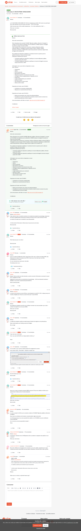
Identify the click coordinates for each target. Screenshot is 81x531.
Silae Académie (44, 2)
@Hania (11, 274)
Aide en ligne (37, 2)
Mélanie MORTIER (13, 432)
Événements (31, 2)
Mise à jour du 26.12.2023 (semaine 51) (37, 100)
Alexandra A (12, 409)
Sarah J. (11, 212)
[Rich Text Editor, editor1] (28, 495)
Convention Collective (34, 6)
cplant (11, 456)
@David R (15, 291)
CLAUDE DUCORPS (14, 446)
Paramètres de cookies (40, 513)
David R (11, 253)
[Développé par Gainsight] (40, 511)
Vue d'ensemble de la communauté (16, 6)
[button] (63, 2)
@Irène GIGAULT (17, 214)
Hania (11, 129)
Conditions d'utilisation (30, 513)
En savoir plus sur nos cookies (72, 522)
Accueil (6, 6)
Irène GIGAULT (13, 17)
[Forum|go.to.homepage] (9, 2)
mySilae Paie (26, 6)
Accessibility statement (50, 513)
